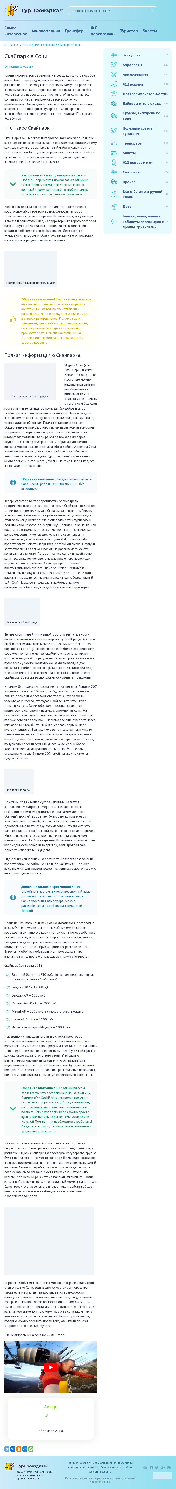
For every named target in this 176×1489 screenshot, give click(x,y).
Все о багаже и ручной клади (145, 194)
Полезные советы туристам (145, 131)
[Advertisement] (135, 304)
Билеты (150, 31)
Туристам (129, 31)
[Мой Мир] (24, 1449)
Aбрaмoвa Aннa (50, 1430)
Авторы (93, 1471)
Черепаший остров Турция (30, 396)
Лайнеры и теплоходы (145, 103)
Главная (14, 45)
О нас (129, 1467)
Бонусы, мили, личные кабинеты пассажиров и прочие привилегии (145, 221)
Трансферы (75, 31)
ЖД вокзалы (145, 84)
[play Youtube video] (50, 1367)
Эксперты (105, 1471)
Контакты (93, 1467)
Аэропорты (145, 64)
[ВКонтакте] (12, 1449)
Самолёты (145, 172)
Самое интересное (15, 31)
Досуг (145, 206)
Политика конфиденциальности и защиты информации (100, 1462)
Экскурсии (145, 55)
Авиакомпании (46, 31)
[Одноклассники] (18, 1449)
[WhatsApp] (30, 1449)
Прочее (145, 181)
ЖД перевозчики (103, 31)
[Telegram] (6, 1449)
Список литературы (112, 1467)
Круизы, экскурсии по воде (145, 116)
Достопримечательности (38, 45)
